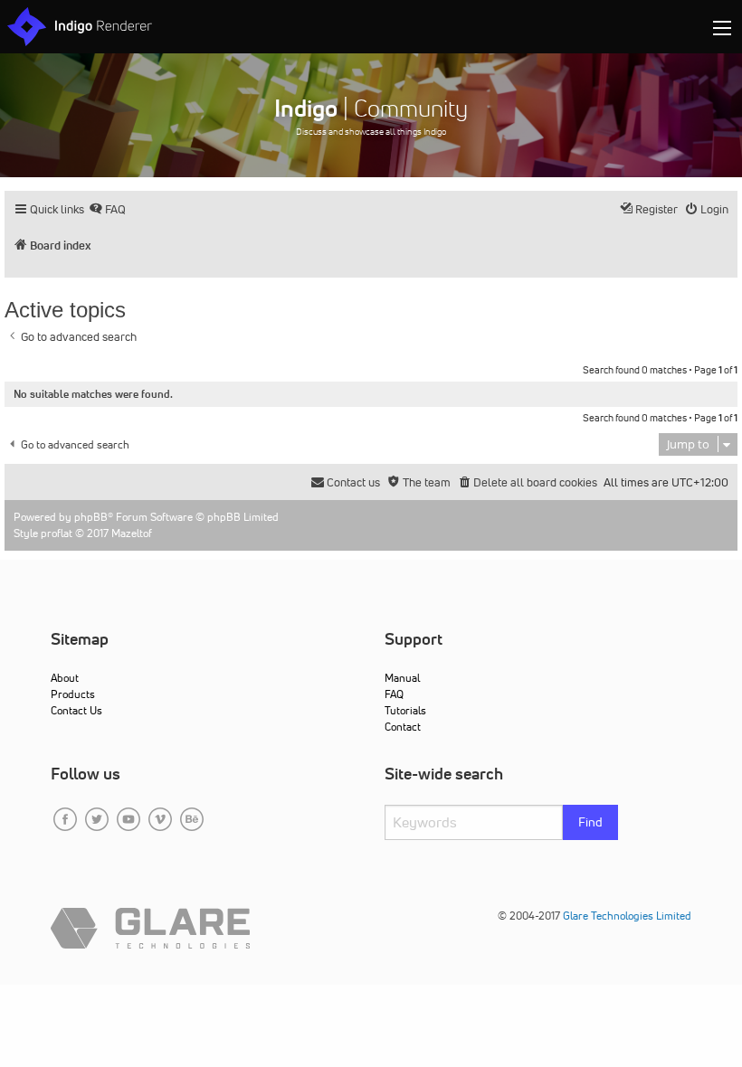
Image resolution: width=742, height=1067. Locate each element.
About (65, 677)
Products (73, 694)
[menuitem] (107, 209)
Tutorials (405, 710)
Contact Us (76, 710)
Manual (402, 677)
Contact (403, 726)
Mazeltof (131, 533)
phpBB (91, 516)
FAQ (394, 694)
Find (590, 822)
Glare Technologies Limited (627, 915)
